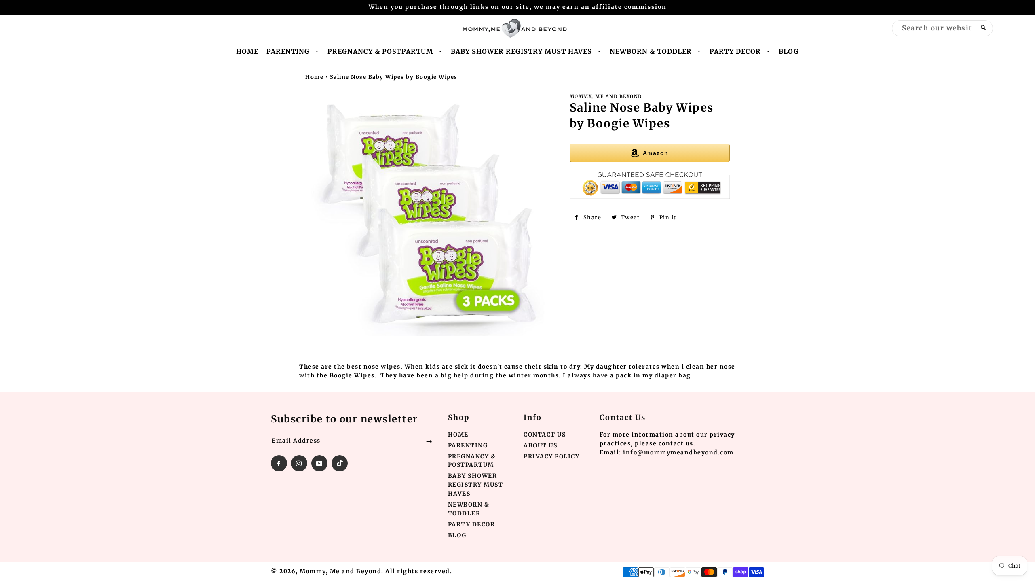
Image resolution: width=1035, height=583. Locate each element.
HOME (247, 51)
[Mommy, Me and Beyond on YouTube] (319, 463)
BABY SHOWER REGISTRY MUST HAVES (522, 51)
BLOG (789, 51)
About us (540, 445)
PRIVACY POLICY (551, 456)
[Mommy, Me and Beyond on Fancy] (340, 463)
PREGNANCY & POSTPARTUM (381, 51)
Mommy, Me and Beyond (340, 571)
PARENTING (289, 51)
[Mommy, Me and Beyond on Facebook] (279, 463)
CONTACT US (545, 434)
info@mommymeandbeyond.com (678, 452)
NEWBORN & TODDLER (652, 51)
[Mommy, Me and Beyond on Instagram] (299, 463)
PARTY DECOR (736, 51)
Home (314, 77)
